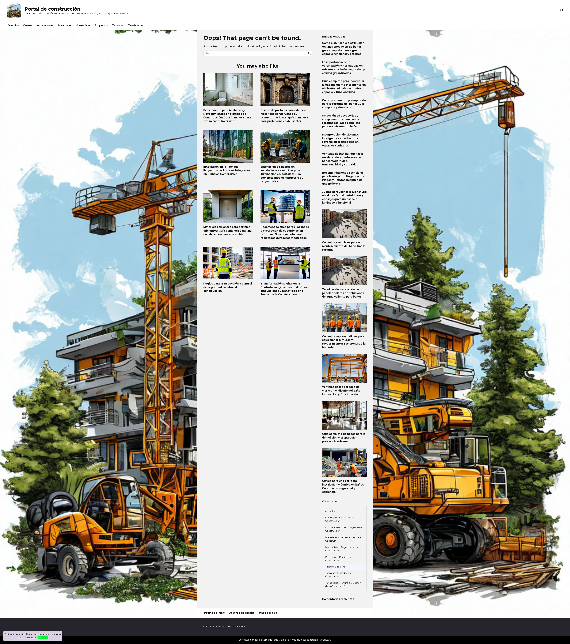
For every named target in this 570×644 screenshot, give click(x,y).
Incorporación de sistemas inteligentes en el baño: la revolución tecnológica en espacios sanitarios (340, 140)
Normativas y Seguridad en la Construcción (341, 549)
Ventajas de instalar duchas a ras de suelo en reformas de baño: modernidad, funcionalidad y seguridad (342, 159)
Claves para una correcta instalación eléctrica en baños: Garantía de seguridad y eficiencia (343, 486)
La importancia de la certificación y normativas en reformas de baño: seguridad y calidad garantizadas (343, 67)
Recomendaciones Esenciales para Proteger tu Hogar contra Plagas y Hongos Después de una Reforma (343, 178)
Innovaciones (45, 25)
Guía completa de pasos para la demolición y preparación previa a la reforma (343, 437)
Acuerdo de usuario (242, 612)
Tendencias (135, 25)
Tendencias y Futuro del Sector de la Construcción (343, 584)
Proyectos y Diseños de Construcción (338, 559)
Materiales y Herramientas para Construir (343, 539)
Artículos (13, 25)
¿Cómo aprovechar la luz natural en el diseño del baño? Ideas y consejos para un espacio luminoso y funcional (344, 197)
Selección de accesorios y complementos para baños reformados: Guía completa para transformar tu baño (341, 121)
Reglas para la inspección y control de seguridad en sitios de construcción (227, 287)
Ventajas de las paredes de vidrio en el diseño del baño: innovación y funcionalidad (341, 390)
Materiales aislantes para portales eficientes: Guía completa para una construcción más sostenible (227, 230)
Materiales (64, 25)
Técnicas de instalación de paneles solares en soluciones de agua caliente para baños (343, 293)
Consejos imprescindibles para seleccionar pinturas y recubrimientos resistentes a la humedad (344, 342)
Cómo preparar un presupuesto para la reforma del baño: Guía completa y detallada (344, 103)
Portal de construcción (52, 9)
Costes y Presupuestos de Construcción (339, 519)
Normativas (83, 25)
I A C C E (43, 637)
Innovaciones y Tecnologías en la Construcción (343, 529)
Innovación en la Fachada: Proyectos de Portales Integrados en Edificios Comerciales (226, 170)
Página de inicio (214, 612)
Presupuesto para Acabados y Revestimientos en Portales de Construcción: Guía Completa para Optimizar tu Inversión (227, 116)
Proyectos (101, 25)
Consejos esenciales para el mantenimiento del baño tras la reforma (343, 246)
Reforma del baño (336, 567)
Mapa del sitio (268, 612)
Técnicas (118, 25)
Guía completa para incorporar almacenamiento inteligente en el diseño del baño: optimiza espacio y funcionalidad (344, 86)
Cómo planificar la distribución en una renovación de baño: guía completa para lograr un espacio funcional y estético (343, 48)
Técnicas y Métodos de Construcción (338, 575)
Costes (27, 25)
